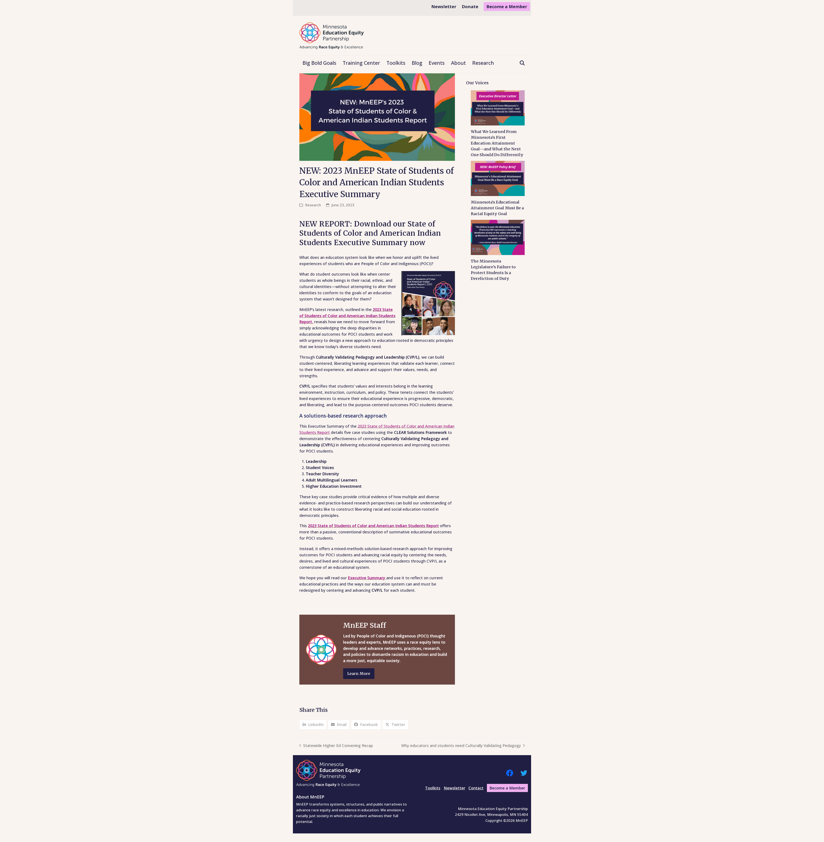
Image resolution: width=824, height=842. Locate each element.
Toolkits (432, 788)
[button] (521, 63)
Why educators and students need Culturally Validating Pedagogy (461, 746)
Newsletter (454, 788)
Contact (475, 788)
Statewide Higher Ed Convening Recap (336, 746)
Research (313, 204)
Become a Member (507, 788)
